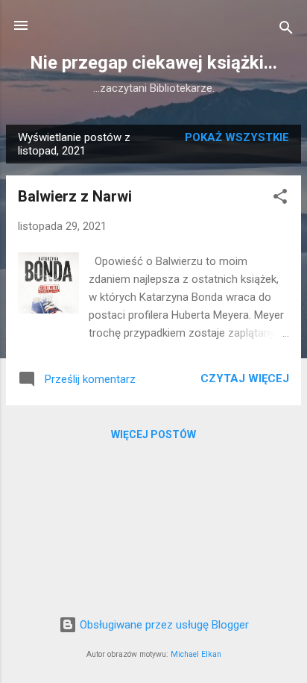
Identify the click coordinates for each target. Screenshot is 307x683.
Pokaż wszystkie (237, 137)
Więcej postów (153, 434)
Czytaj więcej (244, 378)
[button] (280, 198)
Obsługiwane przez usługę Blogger (163, 624)
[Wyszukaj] (286, 30)
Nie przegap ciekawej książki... (153, 62)
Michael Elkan (196, 654)
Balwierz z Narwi (75, 196)
